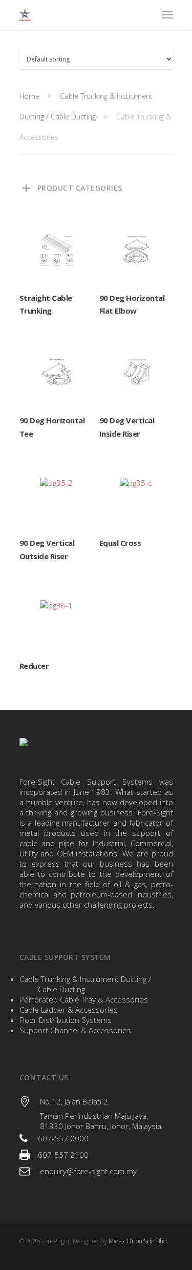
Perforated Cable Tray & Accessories (83, 999)
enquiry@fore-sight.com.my (88, 1171)
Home (29, 96)
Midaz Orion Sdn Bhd (138, 1241)
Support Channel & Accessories (75, 1030)
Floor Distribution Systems (65, 1020)
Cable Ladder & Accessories (68, 1010)
